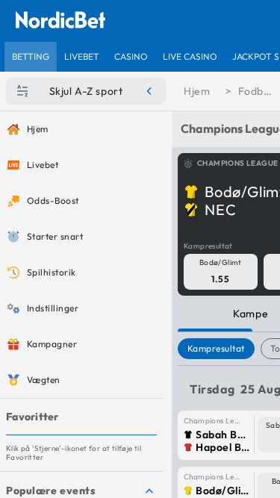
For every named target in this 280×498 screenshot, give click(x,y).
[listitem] (30, 57)
